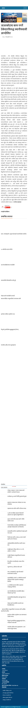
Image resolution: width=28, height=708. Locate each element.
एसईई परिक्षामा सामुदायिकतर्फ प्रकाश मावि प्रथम (16, 556)
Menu (25, 8)
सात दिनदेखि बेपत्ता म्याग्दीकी (8, 265)
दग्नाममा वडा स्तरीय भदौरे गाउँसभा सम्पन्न (16, 508)
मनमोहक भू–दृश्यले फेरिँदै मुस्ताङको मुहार (17, 496)
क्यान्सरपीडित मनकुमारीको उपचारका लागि (11, 299)
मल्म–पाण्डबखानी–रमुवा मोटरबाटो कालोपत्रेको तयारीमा (13, 234)
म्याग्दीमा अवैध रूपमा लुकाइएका (8, 345)
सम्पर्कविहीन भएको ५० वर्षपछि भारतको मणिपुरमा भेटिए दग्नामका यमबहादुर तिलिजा (16, 580)
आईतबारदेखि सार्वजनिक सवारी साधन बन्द (16, 544)
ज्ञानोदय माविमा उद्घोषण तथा (8, 314)
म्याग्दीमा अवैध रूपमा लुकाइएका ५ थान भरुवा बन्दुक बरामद (16, 628)
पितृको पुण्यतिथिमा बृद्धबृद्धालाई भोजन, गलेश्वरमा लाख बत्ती (16, 622)
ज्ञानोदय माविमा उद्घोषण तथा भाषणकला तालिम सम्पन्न (17, 616)
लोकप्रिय (3, 484)
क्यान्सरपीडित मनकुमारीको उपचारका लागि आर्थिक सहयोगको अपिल (13, 610)
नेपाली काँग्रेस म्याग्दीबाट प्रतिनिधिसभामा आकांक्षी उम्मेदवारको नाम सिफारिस (16, 526)
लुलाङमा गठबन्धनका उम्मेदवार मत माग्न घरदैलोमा (16, 503)
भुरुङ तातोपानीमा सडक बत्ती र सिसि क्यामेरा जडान (15, 520)
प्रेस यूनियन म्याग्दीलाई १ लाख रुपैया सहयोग (15, 562)
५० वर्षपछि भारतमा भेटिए (7, 249)
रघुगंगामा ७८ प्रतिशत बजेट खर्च (14, 567)
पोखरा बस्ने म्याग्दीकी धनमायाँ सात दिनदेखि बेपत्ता (15, 604)
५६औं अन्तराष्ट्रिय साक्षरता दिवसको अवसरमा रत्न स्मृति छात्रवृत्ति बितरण (15, 514)
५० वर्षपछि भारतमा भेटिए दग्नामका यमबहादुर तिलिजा (15, 586)
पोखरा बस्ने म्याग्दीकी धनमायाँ (8, 296)
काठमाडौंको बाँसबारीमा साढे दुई (8, 280)
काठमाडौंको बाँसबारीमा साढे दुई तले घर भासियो (16, 598)
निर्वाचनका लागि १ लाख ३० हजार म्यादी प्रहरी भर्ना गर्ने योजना (16, 538)
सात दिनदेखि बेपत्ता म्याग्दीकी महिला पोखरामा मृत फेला (15, 592)
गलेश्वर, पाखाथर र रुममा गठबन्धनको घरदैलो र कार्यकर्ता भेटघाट (15, 491)
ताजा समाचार (4, 487)
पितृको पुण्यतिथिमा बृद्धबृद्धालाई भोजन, (10, 329)
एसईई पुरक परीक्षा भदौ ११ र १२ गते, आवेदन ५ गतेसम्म (15, 550)
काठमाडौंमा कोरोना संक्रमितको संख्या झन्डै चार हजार (17, 532)
